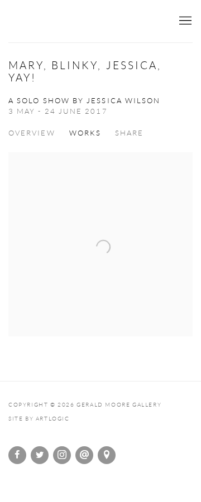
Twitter (40, 455)
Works (85, 133)
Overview (31, 133)
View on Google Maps (107, 455)
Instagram (62, 455)
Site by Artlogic (39, 419)
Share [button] (129, 133)
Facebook (17, 455)
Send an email (84, 455)
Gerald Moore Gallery (89, 21)
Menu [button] (184, 21)
